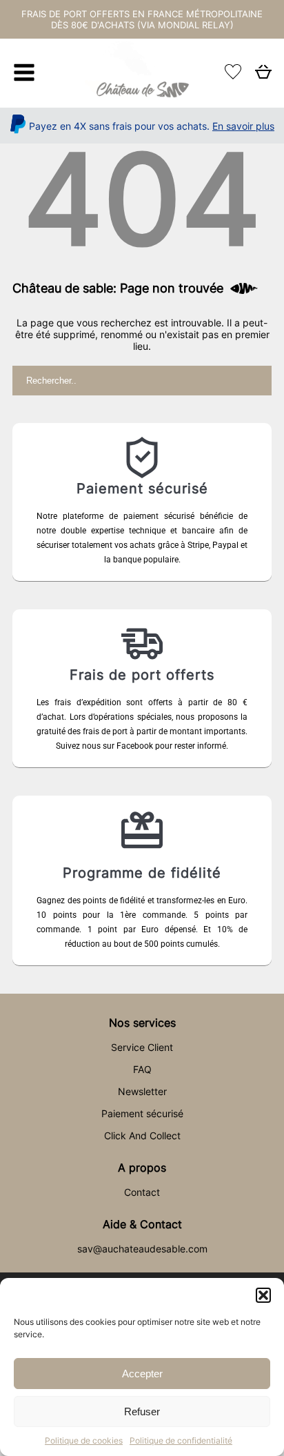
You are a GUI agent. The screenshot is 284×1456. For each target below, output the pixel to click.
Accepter (142, 1373)
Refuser (142, 1411)
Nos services (142, 1023)
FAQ (142, 1069)
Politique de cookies (84, 1440)
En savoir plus (243, 126)
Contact (142, 1192)
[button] (263, 1295)
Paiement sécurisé (142, 1113)
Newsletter (142, 1091)
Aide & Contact (142, 1224)
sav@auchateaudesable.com (142, 1249)
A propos (142, 1167)
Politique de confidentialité (181, 1440)
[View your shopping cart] (263, 75)
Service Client (142, 1047)
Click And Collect (142, 1135)
